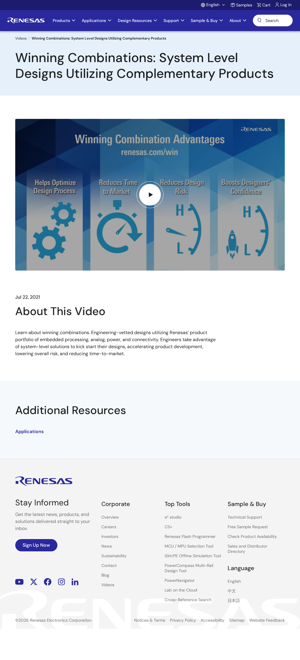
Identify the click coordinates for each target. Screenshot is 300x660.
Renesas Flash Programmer (190, 536)
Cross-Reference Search (188, 599)
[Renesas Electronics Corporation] (26, 20)
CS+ (168, 526)
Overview (110, 517)
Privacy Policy (183, 620)
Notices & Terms (149, 620)
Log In (286, 4)
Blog (105, 575)
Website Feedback (267, 620)
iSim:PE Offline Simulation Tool (193, 555)
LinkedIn (75, 582)
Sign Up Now (36, 545)
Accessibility (212, 620)
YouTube (19, 582)
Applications (29, 431)
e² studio (173, 517)
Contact (109, 565)
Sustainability (114, 555)
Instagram (61, 582)
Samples (244, 5)
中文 (232, 591)
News (106, 546)
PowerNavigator (180, 580)
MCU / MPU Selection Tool (189, 546)
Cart (266, 5)
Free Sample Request (248, 526)
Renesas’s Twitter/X (33, 582)
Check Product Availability (252, 536)
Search (273, 20)
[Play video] (150, 194)
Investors (109, 536)
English (234, 581)
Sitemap (237, 620)
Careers (108, 526)
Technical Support (245, 517)
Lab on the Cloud (181, 590)
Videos (21, 38)
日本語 (234, 600)
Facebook (48, 582)
